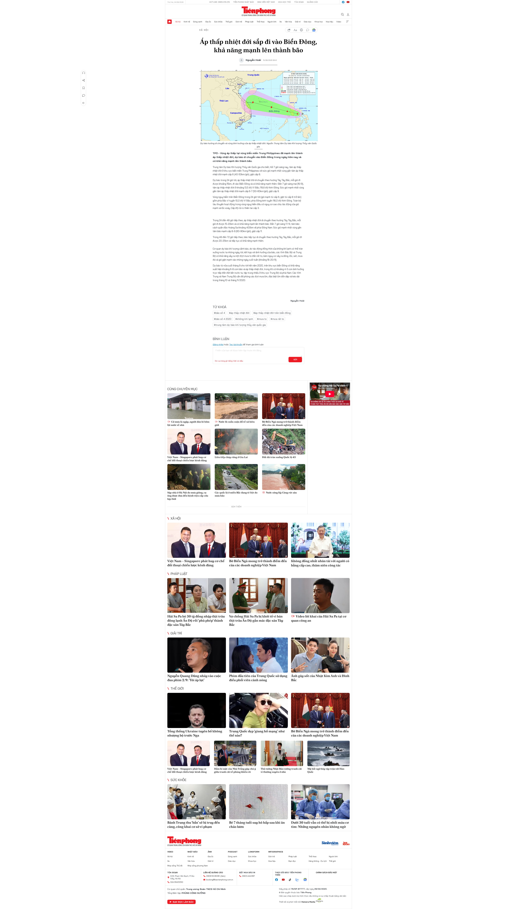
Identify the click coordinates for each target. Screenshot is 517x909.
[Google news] (306, 879)
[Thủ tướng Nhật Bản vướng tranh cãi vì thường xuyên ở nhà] (282, 753)
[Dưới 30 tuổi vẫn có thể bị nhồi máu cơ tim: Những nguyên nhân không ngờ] (320, 801)
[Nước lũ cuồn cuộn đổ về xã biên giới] (236, 406)
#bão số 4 (219, 312)
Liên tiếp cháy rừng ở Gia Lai (231, 457)
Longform (253, 852)
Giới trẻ (239, 21)
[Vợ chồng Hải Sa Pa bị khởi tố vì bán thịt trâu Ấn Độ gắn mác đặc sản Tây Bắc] (258, 595)
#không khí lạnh (244, 319)
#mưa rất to (277, 319)
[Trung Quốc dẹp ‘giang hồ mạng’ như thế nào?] (258, 710)
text (295, 30)
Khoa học (319, 21)
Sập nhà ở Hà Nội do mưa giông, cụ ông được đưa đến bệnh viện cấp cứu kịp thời (187, 495)
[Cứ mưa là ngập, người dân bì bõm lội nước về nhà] (188, 406)
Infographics (275, 852)
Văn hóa (288, 21)
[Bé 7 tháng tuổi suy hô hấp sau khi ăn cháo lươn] (258, 801)
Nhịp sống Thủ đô (174, 865)
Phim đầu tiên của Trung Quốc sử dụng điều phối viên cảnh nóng (258, 678)
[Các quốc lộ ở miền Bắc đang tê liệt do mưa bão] (236, 477)
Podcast (232, 852)
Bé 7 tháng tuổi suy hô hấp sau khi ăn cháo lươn (257, 824)
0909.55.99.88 (213, 876)
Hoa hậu (329, 21)
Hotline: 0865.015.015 (219, 2)
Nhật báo (193, 852)
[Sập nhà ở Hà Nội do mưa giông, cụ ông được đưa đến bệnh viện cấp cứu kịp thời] (188, 477)
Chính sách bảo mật (326, 872)
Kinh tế (187, 21)
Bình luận (83, 95)
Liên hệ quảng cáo (213, 872)
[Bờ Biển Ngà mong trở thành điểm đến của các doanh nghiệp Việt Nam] (283, 406)
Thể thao (261, 21)
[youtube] (348, 2)
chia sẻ (289, 30)
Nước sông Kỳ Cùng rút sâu (281, 492)
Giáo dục (307, 21)
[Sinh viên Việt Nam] (330, 843)
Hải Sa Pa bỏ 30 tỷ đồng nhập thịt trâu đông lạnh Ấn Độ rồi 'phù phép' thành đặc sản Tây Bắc (196, 620)
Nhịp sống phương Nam (198, 865)
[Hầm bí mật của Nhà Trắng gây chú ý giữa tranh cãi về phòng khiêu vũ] (235, 753)
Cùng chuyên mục (182, 389)
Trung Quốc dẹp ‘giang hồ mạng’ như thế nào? (256, 733)
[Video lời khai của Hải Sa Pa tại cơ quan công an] (320, 595)
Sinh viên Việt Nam (266, 2)
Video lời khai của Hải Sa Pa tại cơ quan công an (318, 618)
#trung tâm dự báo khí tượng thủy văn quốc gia (240, 324)
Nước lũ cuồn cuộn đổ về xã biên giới (235, 423)
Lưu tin (83, 88)
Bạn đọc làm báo (183, 902)
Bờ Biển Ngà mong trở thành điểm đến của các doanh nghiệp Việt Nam (282, 423)
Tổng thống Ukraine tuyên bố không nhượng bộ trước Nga (194, 733)
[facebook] (343, 2)
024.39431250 (176, 882)
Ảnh (210, 852)
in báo (301, 30)
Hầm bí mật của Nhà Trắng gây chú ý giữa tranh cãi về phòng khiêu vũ (235, 770)
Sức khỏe (218, 21)
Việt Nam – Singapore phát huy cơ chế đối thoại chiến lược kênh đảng (187, 459)
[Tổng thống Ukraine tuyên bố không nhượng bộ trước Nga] (196, 710)
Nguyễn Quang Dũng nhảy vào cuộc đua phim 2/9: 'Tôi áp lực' (194, 678)
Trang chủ (169, 22)
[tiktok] (291, 879)
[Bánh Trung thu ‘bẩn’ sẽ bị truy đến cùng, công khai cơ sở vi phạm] (196, 801)
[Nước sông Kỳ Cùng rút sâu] (283, 477)
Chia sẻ (83, 80)
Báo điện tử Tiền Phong (258, 11)
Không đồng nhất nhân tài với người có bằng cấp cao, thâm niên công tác (320, 563)
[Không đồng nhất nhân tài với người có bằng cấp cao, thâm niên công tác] (320, 540)
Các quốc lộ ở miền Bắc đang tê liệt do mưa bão (236, 494)
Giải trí (298, 21)
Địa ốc (208, 21)
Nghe (83, 73)
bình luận (307, 30)
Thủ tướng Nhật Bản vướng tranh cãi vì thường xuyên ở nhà (281, 770)
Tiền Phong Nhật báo (243, 2)
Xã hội (178, 21)
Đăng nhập (218, 344)
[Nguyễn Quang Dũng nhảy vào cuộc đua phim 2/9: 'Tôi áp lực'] (196, 655)
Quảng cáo (312, 2)
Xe (281, 21)
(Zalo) (222, 876)
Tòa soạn (299, 2)
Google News (314, 30)
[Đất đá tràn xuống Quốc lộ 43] (283, 441)
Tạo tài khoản (235, 344)
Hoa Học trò (284, 2)
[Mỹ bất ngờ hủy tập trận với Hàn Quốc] (328, 753)
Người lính (272, 21)
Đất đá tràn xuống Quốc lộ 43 (279, 457)
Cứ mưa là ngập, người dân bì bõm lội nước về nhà (188, 423)
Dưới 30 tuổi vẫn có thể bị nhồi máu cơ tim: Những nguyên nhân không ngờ (320, 824)
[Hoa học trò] (346, 843)
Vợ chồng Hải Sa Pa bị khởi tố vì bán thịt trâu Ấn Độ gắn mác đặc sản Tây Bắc (256, 620)
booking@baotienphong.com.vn (219, 879)
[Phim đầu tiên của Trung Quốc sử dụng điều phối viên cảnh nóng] (258, 655)
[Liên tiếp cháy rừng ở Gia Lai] (236, 441)
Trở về (83, 103)
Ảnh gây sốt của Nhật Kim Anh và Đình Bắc (320, 678)
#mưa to (262, 319)
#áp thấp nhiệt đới (239, 312)
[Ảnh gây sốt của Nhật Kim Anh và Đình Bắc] (320, 655)
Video (338, 21)
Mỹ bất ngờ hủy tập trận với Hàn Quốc (325, 770)
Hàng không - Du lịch (318, 861)
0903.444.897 (248, 876)
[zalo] (298, 879)
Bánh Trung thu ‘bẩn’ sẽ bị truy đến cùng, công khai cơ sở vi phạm (193, 824)
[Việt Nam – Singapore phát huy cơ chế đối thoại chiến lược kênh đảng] (188, 441)
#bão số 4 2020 (222, 319)
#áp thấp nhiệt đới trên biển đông (272, 312)
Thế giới (229, 21)
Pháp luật (249, 21)
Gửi (295, 359)
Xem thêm (347, 22)
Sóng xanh (197, 21)
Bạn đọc (292, 861)
